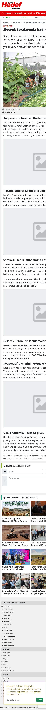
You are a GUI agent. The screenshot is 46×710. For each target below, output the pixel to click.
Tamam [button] (39, 700)
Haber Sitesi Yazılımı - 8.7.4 (36, 707)
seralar (19, 456)
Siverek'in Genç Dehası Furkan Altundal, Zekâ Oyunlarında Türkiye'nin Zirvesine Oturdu (14, 568)
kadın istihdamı (33, 456)
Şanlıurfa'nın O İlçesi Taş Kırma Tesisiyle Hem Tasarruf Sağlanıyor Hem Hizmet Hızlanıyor (15, 544)
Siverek (8, 456)
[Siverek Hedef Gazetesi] (11, 5)
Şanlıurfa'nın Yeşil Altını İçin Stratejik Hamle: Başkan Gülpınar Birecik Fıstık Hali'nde (15, 592)
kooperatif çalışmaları (34, 458)
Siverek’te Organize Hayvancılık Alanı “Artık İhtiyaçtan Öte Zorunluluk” (15, 519)
